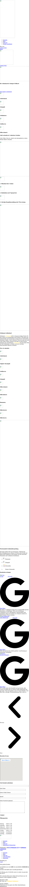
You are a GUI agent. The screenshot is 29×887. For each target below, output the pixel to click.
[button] (14, 708)
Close (1, 850)
